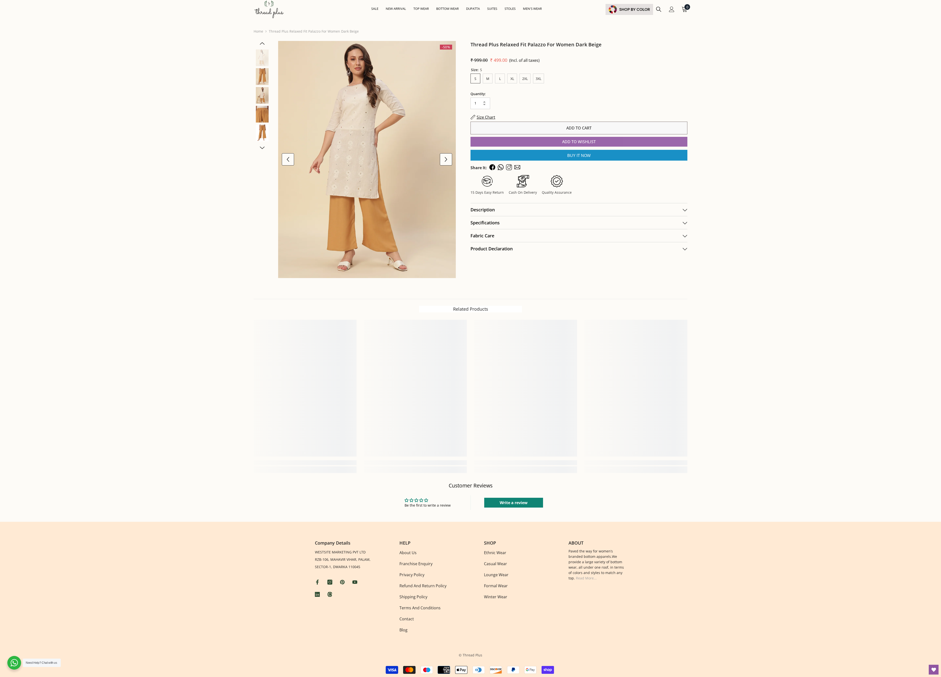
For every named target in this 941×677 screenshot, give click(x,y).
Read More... (586, 578)
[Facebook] (318, 582)
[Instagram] (330, 582)
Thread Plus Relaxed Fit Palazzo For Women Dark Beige (536, 44)
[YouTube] (355, 582)
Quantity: (478, 93)
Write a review (514, 502)
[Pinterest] (343, 582)
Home (258, 31)
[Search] (659, 9)
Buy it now (579, 155)
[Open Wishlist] (934, 670)
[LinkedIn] (318, 594)
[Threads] (330, 594)
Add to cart (579, 128)
